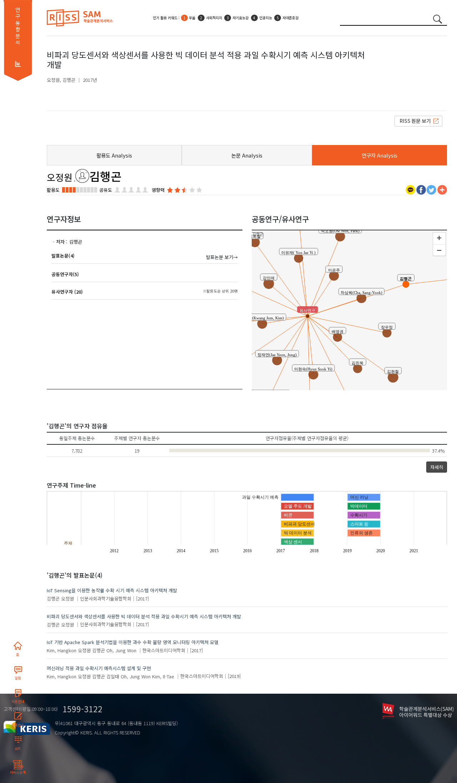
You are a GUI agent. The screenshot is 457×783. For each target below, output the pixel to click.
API (17, 748)
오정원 (53, 79)
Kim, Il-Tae (163, 676)
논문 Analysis (246, 155)
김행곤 (68, 79)
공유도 (105, 189)
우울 (192, 17)
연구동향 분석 (17, 26)
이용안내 (17, 701)
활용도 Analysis (114, 155)
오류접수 (17, 725)
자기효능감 (240, 17)
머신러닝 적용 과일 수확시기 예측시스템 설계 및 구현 (99, 668)
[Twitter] (431, 189)
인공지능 (265, 17)
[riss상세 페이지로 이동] (418, 120)
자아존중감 (290, 17)
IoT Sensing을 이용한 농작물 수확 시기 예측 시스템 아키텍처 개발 (112, 590)
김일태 (112, 676)
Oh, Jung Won (121, 650)
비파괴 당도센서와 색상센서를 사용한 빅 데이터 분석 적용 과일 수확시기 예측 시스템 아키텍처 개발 (144, 616)
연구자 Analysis (379, 155)
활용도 (53, 189)
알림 (18, 677)
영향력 (158, 189)
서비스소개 (18, 772)
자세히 (436, 467)
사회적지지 (214, 17)
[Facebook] (421, 189)
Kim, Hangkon (61, 650)
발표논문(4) (63, 255)
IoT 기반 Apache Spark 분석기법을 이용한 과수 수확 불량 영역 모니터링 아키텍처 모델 (133, 642)
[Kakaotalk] (410, 189)
